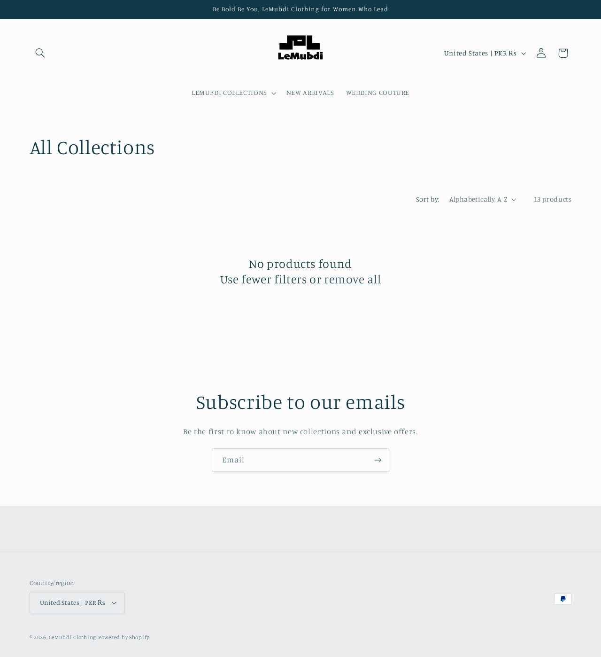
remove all (352, 279)
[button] (40, 53)
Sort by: (427, 199)
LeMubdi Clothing (72, 637)
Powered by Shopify (123, 637)
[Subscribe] (378, 459)
